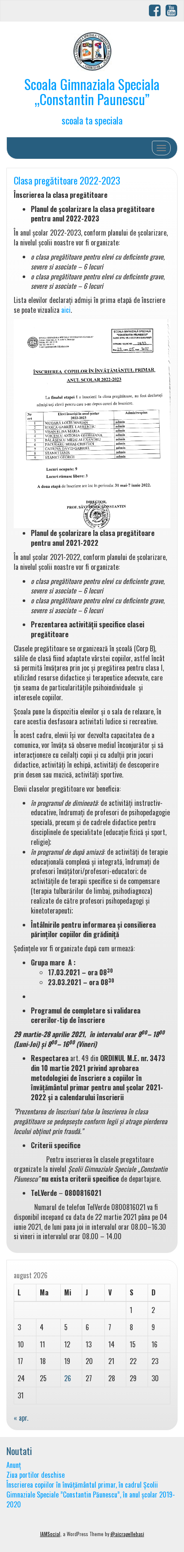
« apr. (21, 1418)
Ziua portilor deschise (35, 1475)
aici (66, 310)
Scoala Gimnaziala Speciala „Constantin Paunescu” (92, 91)
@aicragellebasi (127, 1534)
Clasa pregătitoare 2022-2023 (67, 180)
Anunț (13, 1465)
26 (67, 1378)
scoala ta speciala (92, 120)
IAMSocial (50, 1534)
